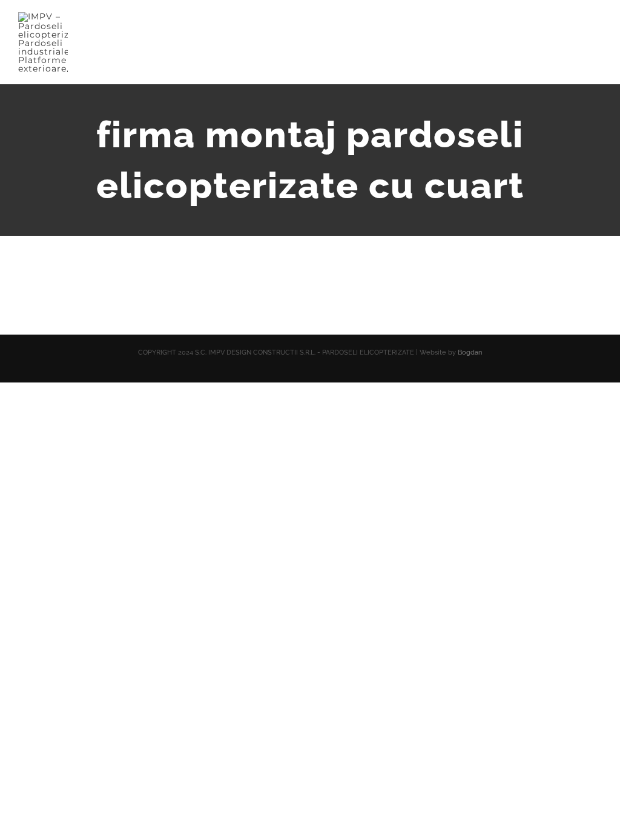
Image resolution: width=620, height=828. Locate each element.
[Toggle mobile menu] (597, 33)
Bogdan (470, 352)
